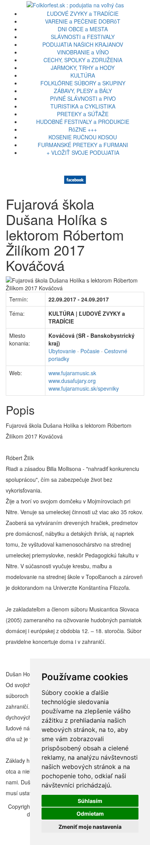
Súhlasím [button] (90, 801)
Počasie (90, 351)
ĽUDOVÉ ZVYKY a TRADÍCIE (82, 13)
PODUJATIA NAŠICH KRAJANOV (82, 44)
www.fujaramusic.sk (72, 373)
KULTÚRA (82, 75)
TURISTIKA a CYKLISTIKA (82, 106)
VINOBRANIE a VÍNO (83, 52)
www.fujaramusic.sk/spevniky (83, 388)
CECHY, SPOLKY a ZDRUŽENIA (82, 60)
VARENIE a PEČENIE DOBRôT (82, 21)
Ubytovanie (62, 351)
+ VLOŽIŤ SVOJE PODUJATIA (83, 152)
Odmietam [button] (90, 813)
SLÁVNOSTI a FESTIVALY (83, 37)
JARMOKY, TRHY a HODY (83, 67)
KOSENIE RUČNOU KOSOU (82, 137)
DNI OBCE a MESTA (83, 29)
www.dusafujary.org (72, 380)
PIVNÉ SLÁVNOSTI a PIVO (83, 98)
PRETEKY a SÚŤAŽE (82, 114)
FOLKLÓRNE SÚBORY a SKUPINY (82, 83)
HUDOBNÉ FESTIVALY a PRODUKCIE (82, 121)
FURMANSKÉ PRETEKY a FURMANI (83, 145)
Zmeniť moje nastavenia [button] (90, 826)
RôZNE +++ (82, 129)
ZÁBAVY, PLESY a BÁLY (83, 91)
